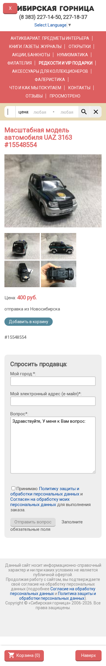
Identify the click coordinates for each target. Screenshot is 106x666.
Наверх (88, 655)
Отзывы (34, 96)
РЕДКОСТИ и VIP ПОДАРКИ (65, 63)
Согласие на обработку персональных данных (52, 591)
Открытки (80, 46)
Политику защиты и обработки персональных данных (44, 491)
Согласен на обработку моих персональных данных (39, 502)
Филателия (19, 63)
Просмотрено (65, 96)
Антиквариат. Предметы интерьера (50, 38)
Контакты (79, 87)
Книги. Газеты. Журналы (35, 46)
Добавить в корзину (28, 321)
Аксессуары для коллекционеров (50, 71)
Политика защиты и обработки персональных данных (57, 596)
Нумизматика (72, 54)
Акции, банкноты (31, 54)
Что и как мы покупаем (35, 87)
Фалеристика (50, 79)
